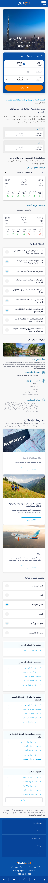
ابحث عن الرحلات (23, 87)
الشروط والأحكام (19, 870)
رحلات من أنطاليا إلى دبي (32, 650)
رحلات (30, 100)
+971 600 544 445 (24, 874)
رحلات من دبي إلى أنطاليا (32, 746)
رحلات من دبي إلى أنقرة (33, 750)
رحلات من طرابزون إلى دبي (32, 685)
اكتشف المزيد (31, 469)
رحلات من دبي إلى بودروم (32, 755)
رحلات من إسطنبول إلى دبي (31, 667)
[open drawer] (43, 2)
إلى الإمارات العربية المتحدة (16, 100)
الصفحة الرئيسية (40, 100)
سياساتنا (32, 870)
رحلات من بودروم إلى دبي (32, 680)
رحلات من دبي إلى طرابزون (32, 759)
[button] (24, 252)
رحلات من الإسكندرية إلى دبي (31, 794)
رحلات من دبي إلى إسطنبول (31, 742)
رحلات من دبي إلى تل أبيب (32, 790)
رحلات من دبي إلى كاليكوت (32, 786)
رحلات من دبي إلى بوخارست (31, 777)
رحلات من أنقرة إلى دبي (33, 676)
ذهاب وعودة (35, 56)
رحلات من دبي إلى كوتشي (32, 781)
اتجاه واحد (22, 56)
